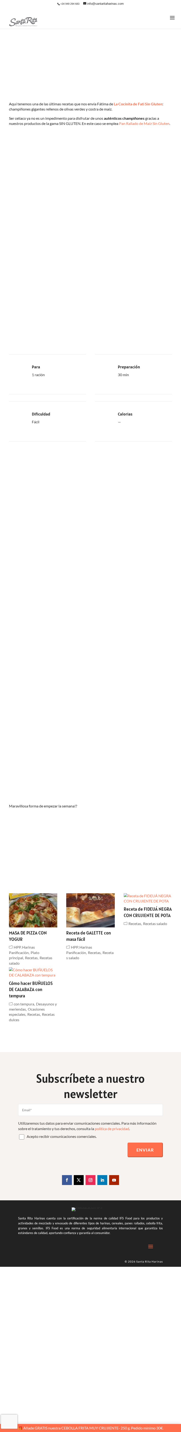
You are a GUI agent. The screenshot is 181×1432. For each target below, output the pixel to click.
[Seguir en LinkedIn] (102, 1180)
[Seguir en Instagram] (90, 1180)
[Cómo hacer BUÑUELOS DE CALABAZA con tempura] (33, 972)
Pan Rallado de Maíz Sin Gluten (144, 123)
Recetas (31, 957)
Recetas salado (155, 923)
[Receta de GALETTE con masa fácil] (90, 910)
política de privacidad (112, 1128)
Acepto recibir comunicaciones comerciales (61, 1136)
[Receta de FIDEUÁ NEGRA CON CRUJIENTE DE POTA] (148, 898)
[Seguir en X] (79, 1180)
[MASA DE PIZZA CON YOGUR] (33, 910)
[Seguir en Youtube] (114, 1180)
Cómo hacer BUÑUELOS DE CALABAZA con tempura (31, 989)
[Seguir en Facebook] (67, 1180)
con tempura (24, 1004)
